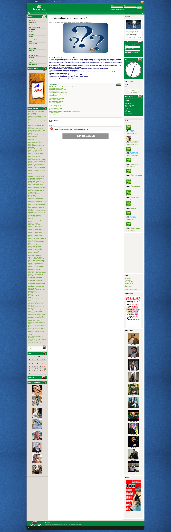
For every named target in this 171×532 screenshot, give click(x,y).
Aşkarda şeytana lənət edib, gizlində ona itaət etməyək (63, 86)
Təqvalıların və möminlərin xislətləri (58, 92)
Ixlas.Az (47, 522)
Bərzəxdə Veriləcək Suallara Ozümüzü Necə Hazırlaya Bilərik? (65, 111)
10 (140, 37)
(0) (85, 22)
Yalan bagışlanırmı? (54, 109)
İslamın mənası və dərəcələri (56, 98)
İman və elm (52, 96)
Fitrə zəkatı (133, 208)
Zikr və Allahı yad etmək (55, 105)
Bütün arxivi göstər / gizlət (131, 289)
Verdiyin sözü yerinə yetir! (55, 108)
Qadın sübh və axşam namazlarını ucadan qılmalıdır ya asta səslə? (133, 31)
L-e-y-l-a (55, 22)
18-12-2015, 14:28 (74, 22)
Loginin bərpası (120, 9)
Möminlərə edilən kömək (55, 106)
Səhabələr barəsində (54, 91)
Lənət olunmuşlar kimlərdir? (56, 101)
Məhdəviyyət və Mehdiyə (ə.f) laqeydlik (59, 94)
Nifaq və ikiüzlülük (54, 112)
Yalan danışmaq (53, 95)
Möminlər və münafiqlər (55, 102)
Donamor (36, 527)
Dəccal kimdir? (53, 114)
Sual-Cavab (64, 22)
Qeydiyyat (113, 9)
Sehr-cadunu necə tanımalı (56, 104)
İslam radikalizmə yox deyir (56, 88)
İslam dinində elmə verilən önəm (57, 89)
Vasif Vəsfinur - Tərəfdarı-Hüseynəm (37, 339)
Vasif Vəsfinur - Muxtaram (34, 342)
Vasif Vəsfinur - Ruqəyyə (34, 340)
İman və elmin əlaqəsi (54, 99)
